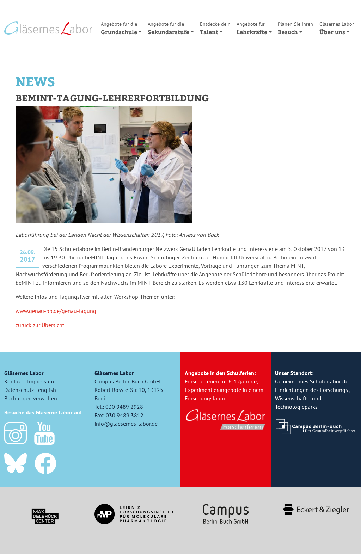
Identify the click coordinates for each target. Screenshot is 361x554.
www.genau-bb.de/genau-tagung (56, 310)
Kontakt (13, 381)
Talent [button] (215, 28)
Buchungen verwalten (30, 398)
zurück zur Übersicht (40, 324)
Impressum (40, 381)
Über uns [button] (336, 28)
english (47, 389)
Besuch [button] (295, 28)
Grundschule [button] (119, 28)
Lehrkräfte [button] (252, 28)
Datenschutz (19, 389)
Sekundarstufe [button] (168, 28)
